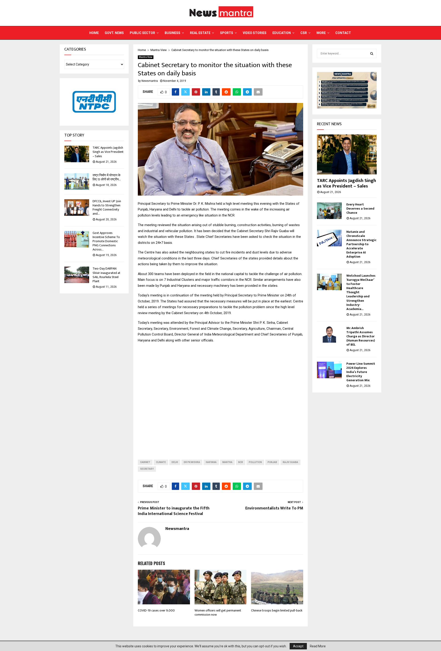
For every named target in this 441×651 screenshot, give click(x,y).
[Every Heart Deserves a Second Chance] (329, 210)
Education (281, 33)
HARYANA (211, 462)
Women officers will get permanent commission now (218, 612)
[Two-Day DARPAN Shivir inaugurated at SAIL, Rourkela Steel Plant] (76, 275)
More (321, 33)
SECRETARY (147, 469)
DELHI (175, 462)
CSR (303, 33)
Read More (318, 646)
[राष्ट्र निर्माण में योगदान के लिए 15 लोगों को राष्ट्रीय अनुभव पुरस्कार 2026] (76, 181)
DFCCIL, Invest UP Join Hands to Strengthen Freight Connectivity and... (107, 207)
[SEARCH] (372, 53)
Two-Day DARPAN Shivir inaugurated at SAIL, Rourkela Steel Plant (106, 275)
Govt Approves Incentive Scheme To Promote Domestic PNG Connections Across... (106, 241)
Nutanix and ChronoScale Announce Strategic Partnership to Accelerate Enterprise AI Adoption (361, 244)
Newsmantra (149, 80)
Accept (298, 646)
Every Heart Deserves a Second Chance (360, 208)
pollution (255, 462)
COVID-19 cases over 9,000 (156, 610)
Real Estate (200, 33)
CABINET (145, 462)
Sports (226, 33)
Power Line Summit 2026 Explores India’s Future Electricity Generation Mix (360, 372)
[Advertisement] (220, 397)
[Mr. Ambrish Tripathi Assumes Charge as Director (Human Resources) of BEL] (329, 334)
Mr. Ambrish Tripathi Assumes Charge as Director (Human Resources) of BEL (360, 336)
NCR (240, 462)
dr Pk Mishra (192, 462)
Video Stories (254, 33)
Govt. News (114, 33)
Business (172, 33)
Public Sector (142, 33)
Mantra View (145, 57)
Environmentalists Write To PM (274, 508)
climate (161, 462)
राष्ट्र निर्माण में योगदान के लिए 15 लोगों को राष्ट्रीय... (107, 177)
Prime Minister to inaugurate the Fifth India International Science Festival (173, 511)
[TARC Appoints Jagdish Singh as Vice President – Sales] (76, 154)
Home (94, 33)
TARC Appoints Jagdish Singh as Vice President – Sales (108, 152)
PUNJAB (272, 462)
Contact (343, 33)
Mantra (227, 462)
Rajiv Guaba (290, 462)
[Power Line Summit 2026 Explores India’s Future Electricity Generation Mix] (329, 370)
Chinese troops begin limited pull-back (276, 610)
